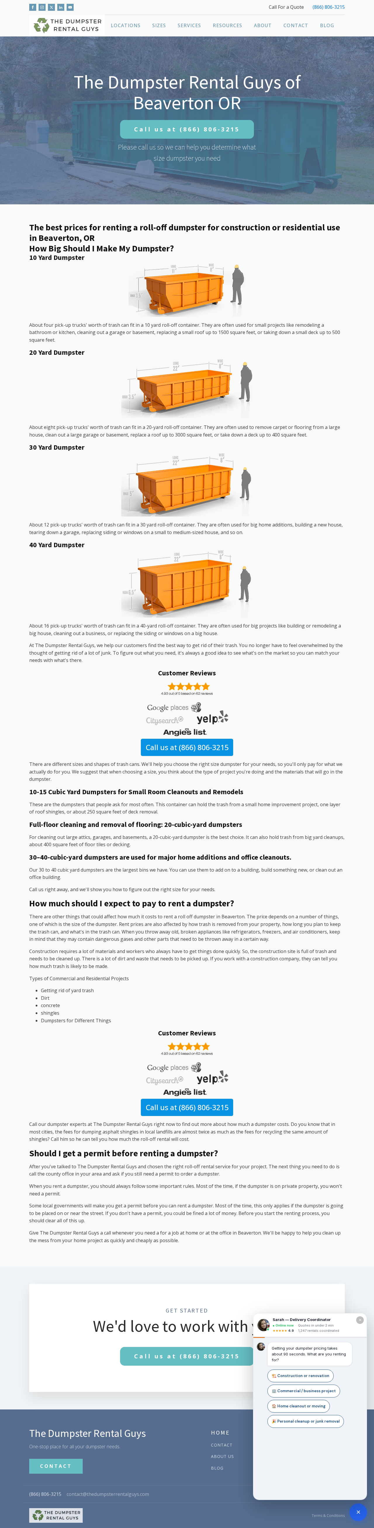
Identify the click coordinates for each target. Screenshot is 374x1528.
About (263, 25)
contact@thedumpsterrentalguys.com (108, 1494)
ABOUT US (222, 1456)
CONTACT (56, 1466)
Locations (126, 25)
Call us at (187, 129)
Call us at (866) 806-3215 (187, 747)
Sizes (159, 25)
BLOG (217, 1468)
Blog (327, 25)
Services (189, 25)
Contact (295, 25)
